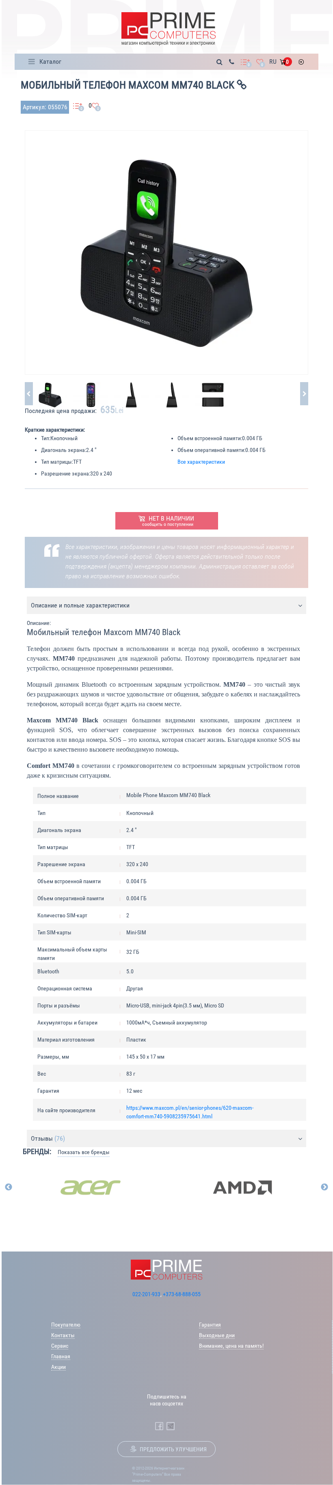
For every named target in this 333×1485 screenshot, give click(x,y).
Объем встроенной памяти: (209, 438)
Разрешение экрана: (65, 473)
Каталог (50, 61)
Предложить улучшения (173, 1449)
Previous (8, 1187)
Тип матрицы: (57, 461)
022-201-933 (146, 1294)
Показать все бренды (84, 1152)
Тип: (45, 438)
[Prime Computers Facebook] (159, 1426)
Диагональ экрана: (63, 450)
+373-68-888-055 (182, 1294)
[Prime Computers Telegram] (170, 1426)
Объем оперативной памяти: (211, 450)
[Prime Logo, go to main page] (168, 29)
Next (324, 1187)
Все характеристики (201, 461)
